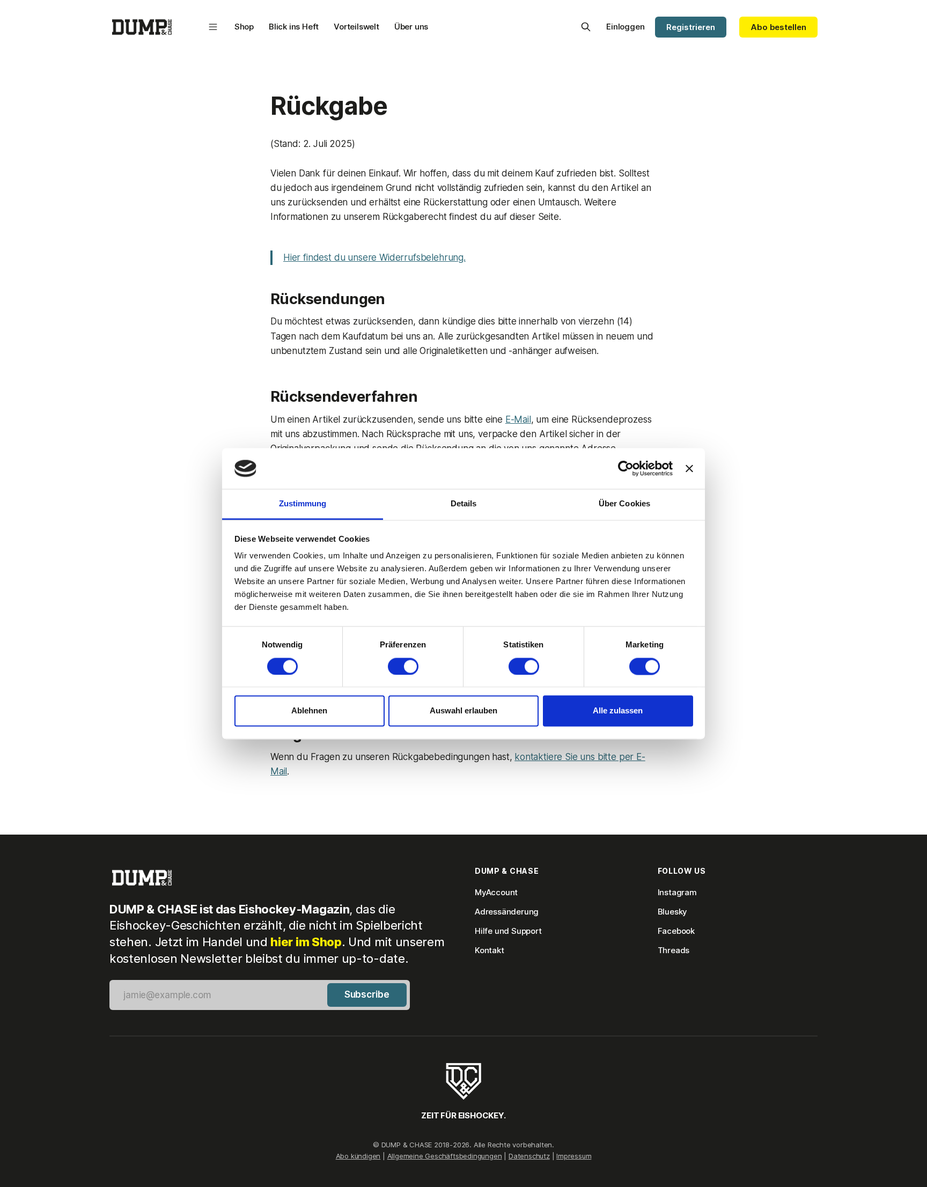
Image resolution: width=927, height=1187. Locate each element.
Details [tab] (464, 503)
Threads (674, 950)
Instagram (677, 892)
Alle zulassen (618, 711)
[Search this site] (585, 26)
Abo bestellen (778, 27)
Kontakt (489, 950)
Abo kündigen (358, 1156)
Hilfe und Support (508, 931)
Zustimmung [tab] (303, 503)
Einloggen (625, 26)
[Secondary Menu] (213, 26)
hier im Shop (305, 942)
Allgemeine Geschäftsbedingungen (444, 1156)
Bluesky (673, 911)
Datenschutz (529, 1156)
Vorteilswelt (356, 26)
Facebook (676, 931)
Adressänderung (507, 911)
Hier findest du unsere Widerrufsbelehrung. (374, 257)
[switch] (403, 666)
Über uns (411, 26)
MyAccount (496, 892)
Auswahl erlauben (463, 711)
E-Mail (518, 419)
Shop (244, 26)
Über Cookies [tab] (624, 503)
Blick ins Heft (294, 26)
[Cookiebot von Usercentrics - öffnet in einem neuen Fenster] (626, 468)
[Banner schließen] (689, 468)
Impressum (573, 1156)
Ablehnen (309, 711)
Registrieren (690, 27)
